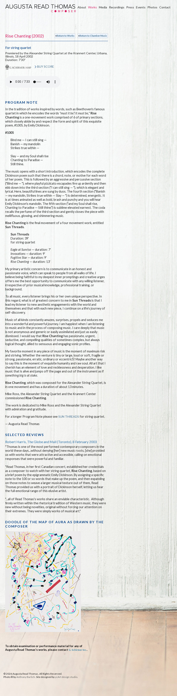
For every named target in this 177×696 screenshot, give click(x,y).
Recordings (116, 7)
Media (103, 7)
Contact (165, 7)
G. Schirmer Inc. (78, 649)
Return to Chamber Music (93, 35)
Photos (152, 7)
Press (130, 7)
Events (140, 7)
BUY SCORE (45, 66)
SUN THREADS (68, 416)
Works (92, 7)
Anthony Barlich (25, 677)
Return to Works (65, 35)
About (81, 7)
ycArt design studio (66, 677)
